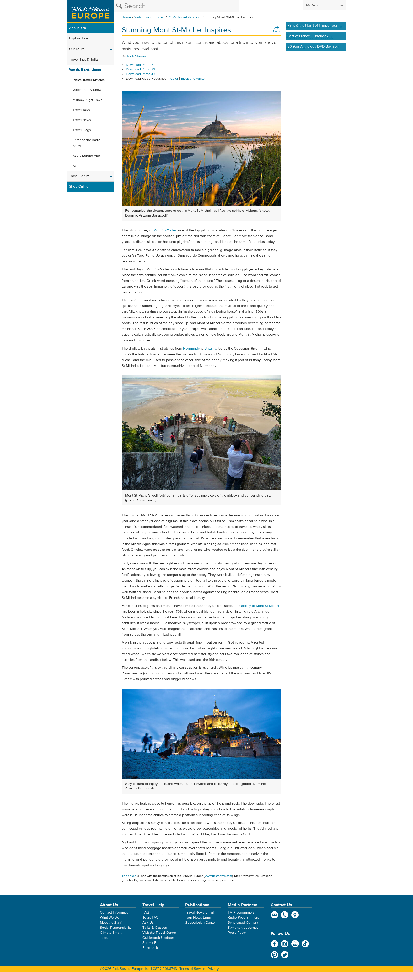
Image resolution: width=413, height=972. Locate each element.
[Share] (276, 29)
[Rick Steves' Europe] (90, 11)
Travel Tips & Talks (83, 59)
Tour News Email (198, 917)
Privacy (213, 968)
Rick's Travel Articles (183, 17)
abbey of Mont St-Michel (260, 606)
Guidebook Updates (158, 937)
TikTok (305, 944)
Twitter (285, 955)
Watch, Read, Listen (149, 17)
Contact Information (115, 912)
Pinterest (274, 955)
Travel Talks (81, 110)
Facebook (274, 944)
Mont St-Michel (164, 230)
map (295, 915)
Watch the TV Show (87, 90)
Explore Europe (81, 38)
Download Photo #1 (140, 65)
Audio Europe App (86, 156)
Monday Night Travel (88, 100)
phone (285, 915)
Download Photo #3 (140, 74)
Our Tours (76, 49)
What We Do (109, 917)
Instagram (285, 944)
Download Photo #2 (140, 69)
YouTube (295, 944)
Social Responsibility (115, 927)
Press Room (237, 932)
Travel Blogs (82, 130)
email (274, 915)
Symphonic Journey (243, 927)
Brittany (210, 348)
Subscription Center (200, 922)
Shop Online (78, 186)
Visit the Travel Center (159, 932)
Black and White (193, 79)
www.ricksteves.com (218, 876)
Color (174, 79)
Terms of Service (192, 968)
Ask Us (148, 922)
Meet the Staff (110, 922)
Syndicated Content (243, 922)
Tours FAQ (150, 917)
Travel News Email (199, 912)
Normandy (192, 348)
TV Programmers (241, 912)
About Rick (77, 28)
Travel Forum (79, 176)
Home (126, 17)
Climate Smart (110, 932)
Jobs (104, 937)
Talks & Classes (154, 927)
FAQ (145, 912)
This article (129, 876)
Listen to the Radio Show (86, 143)
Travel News (82, 120)
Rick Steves (136, 56)
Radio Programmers (243, 917)
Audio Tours (81, 166)
